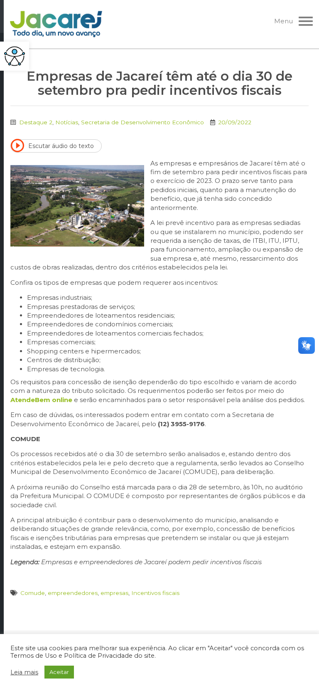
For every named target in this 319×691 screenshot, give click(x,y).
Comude (32, 593)
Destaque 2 (35, 122)
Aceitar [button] (59, 672)
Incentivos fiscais (155, 593)
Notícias (66, 122)
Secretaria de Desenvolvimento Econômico (142, 122)
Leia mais (24, 672)
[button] (14, 56)
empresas (114, 593)
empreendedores (73, 593)
